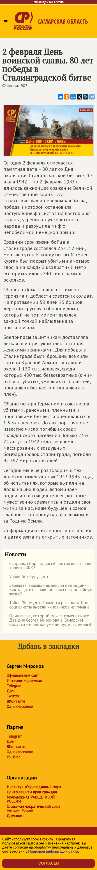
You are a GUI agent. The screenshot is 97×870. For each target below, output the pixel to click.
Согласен (48, 863)
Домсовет (15, 816)
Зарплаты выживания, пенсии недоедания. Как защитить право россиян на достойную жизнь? (48, 590)
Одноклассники (20, 706)
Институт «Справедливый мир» (34, 787)
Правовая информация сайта (53, 851)
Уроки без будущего (26, 577)
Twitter (13, 696)
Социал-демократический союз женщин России (33, 808)
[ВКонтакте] (60, 96)
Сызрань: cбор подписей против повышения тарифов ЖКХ (48, 565)
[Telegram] (92, 96)
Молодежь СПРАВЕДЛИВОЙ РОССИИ (31, 799)
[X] (79, 96)
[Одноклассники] (66, 96)
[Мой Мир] (73, 96)
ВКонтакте (16, 701)
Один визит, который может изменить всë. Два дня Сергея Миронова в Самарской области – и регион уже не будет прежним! (48, 620)
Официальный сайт (23, 675)
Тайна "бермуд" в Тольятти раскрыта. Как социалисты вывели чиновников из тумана (47, 605)
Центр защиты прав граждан (32, 792)
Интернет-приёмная (24, 680)
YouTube (14, 757)
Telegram (14, 686)
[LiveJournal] (85, 96)
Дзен (11, 691)
